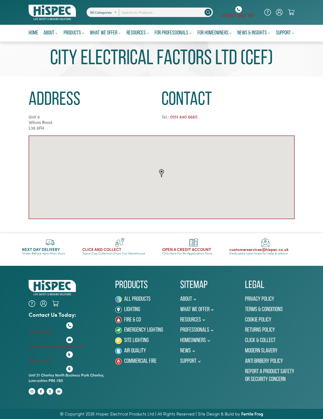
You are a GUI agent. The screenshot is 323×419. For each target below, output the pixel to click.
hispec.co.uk (39, 360)
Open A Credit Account (186, 249)
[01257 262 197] (238, 9)
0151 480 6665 (183, 117)
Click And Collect (101, 249)
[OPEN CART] (291, 12)
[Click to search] (208, 12)
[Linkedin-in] (59, 391)
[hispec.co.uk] (69, 354)
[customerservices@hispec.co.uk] (265, 242)
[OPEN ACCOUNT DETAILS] (279, 12)
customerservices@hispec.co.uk (259, 249)
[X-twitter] (50, 391)
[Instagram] (32, 391)
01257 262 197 (238, 15)
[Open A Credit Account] (193, 242)
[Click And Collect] (119, 242)
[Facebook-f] (41, 391)
